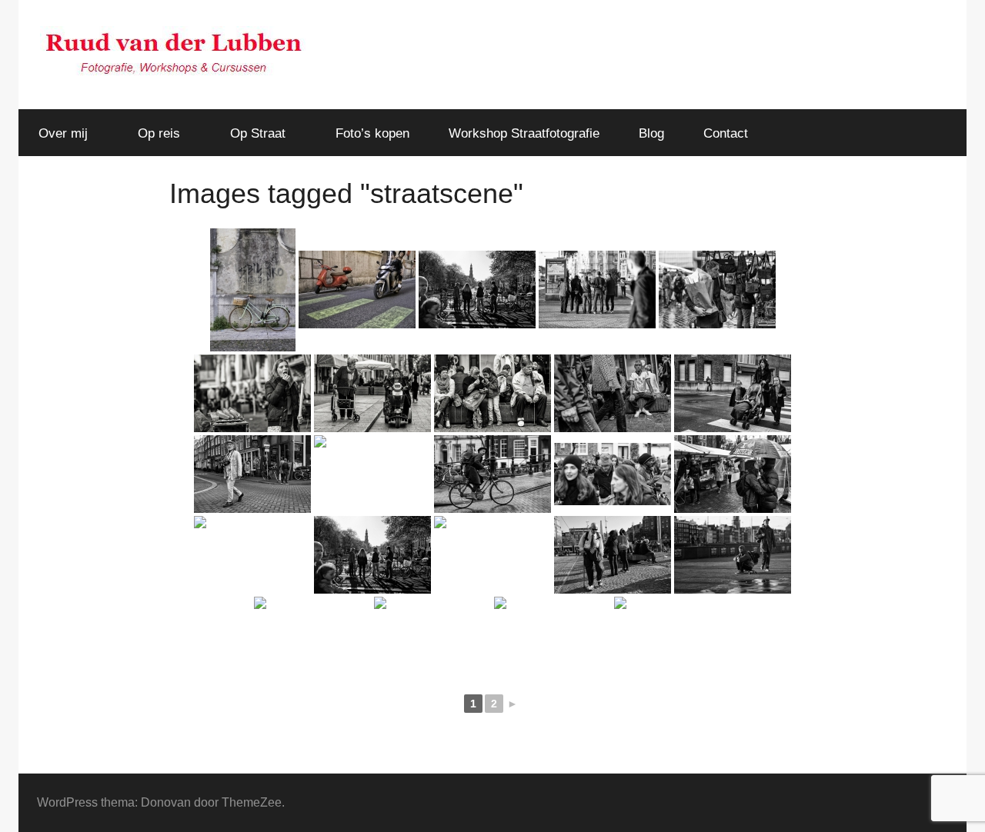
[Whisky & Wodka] (252, 555)
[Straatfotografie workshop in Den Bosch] (252, 393)
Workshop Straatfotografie (524, 133)
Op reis (159, 133)
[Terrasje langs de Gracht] (672, 635)
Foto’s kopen (372, 133)
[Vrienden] (312, 635)
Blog (651, 133)
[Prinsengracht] (372, 555)
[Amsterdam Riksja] (492, 555)
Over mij (63, 133)
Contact (725, 133)
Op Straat (257, 133)
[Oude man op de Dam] (612, 555)
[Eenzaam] (432, 635)
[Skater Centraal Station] (732, 555)
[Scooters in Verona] (357, 289)
